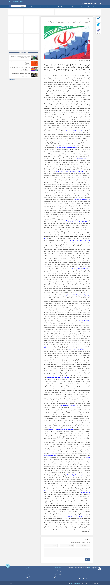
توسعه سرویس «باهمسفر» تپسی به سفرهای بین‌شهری (21, 74)
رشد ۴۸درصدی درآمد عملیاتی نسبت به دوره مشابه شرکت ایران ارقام (20, 68)
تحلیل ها (81, 6)
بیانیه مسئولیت (57, 574)
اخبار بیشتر (12, 79)
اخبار (29, 574)
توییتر (98, 27)
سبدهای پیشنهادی (60, 6)
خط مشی (33, 6)
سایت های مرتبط (49, 6)
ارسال (87, 559)
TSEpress (81, 76)
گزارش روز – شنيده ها (72, 6)
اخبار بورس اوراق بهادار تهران (91, 3)
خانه (99, 6)
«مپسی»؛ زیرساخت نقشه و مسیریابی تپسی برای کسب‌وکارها (20, 62)
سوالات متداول (57, 577)
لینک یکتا (98, 33)
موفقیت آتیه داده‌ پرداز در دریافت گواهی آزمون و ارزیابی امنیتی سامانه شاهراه (20, 57)
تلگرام (98, 21)
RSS (89, 567)
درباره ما (59, 571)
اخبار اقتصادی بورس (90, 6)
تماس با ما (40, 6)
